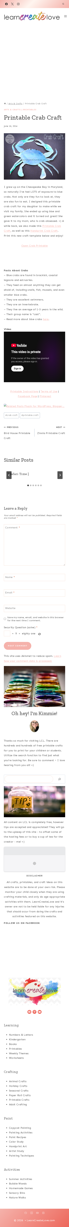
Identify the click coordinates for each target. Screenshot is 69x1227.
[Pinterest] (43, 1212)
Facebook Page (27, 396)
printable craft (30, 415)
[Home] (5, 103)
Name (10, 577)
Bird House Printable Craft (17, 433)
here (45, 319)
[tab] (28, 485)
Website (10, 607)
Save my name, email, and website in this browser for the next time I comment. (35, 619)
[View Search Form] (63, 4)
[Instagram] (18, 4)
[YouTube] (37, 1212)
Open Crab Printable (34, 245)
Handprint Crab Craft (44, 230)
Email (9, 592)
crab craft (11, 415)
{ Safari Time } (18, 474)
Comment (12, 527)
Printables (29, 110)
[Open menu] (66, 16)
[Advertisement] (34, 60)
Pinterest (45, 396)
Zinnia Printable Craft (51, 430)
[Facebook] (6, 4)
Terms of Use (49, 391)
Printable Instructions (24, 391)
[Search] (59, 779)
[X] (12, 4)
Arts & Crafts (12, 110)
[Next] (60, 475)
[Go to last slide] (9, 475)
